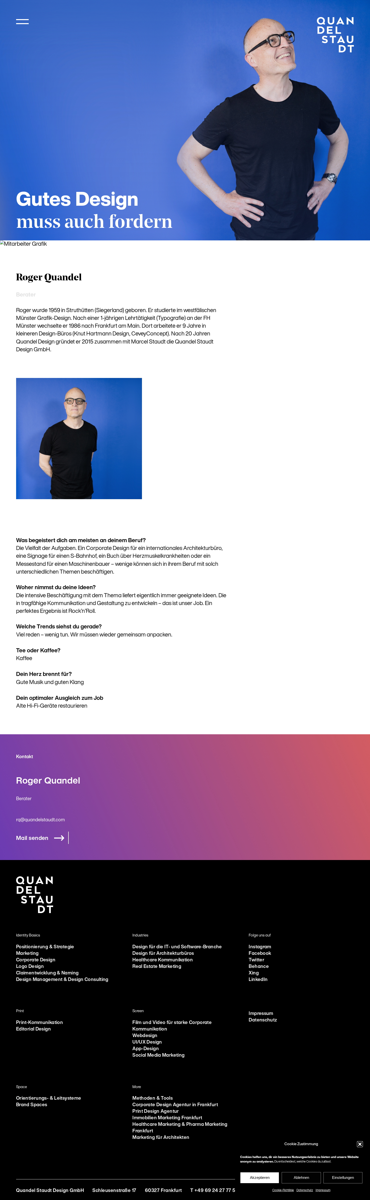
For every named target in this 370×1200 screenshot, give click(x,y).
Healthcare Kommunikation (162, 960)
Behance (259, 966)
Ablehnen (301, 1177)
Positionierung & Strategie (45, 947)
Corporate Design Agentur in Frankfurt (175, 1105)
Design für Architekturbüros (163, 953)
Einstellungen (343, 1177)
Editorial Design (33, 1029)
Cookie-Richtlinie (283, 1190)
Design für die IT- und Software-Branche (177, 947)
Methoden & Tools (152, 1098)
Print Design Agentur (155, 1111)
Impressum (323, 1190)
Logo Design (30, 966)
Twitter (256, 960)
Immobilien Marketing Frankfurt (167, 1118)
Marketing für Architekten (160, 1137)
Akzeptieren (260, 1177)
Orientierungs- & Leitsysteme (48, 1098)
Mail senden (32, 838)
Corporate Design (35, 960)
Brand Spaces (31, 1105)
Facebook (260, 953)
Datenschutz (305, 1190)
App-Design (145, 1049)
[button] (359, 1144)
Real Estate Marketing (156, 966)
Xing (254, 973)
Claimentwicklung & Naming (47, 973)
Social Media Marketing (158, 1055)
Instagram (260, 947)
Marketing (27, 953)
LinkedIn (258, 979)
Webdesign (144, 1036)
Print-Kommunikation (39, 1022)
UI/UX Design (147, 1042)
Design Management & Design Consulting (62, 979)
